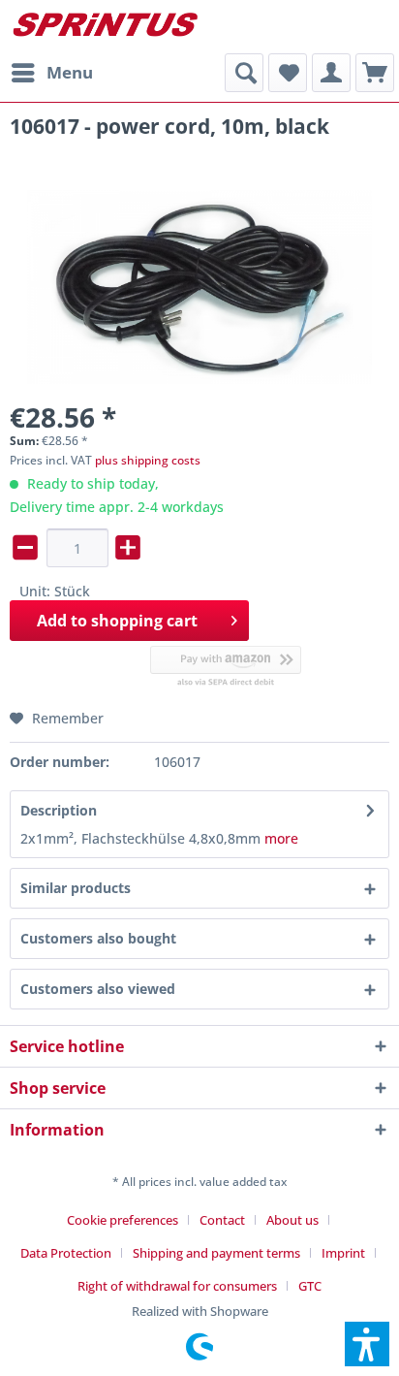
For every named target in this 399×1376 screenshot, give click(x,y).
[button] (367, 1344)
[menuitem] (51, 72)
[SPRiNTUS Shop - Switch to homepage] (105, 27)
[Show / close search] (244, 72)
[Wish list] (287, 72)
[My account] (331, 72)
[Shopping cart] (374, 72)
